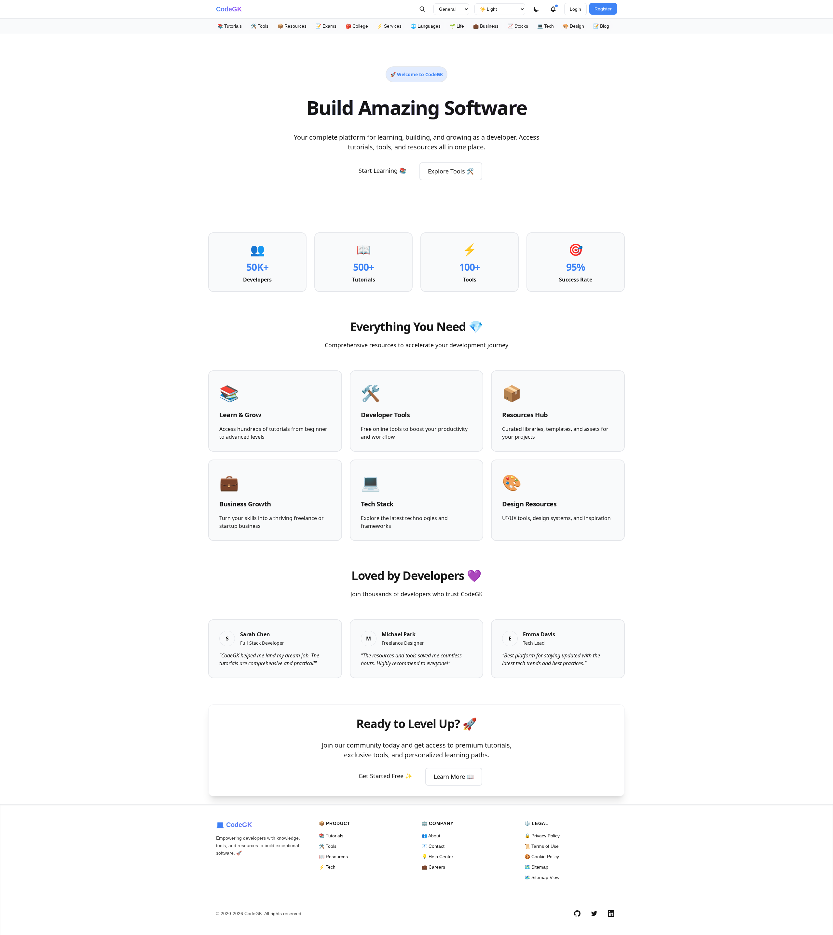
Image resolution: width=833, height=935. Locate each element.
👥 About (431, 835)
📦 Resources (292, 26)
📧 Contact (433, 846)
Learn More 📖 (454, 776)
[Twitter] (594, 913)
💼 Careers (433, 867)
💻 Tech (545, 26)
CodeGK (229, 9)
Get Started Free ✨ (385, 776)
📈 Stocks (518, 26)
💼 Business (485, 26)
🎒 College (357, 26)
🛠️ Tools (259, 26)
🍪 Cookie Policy (542, 856)
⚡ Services (389, 26)
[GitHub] (577, 913)
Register (603, 8)
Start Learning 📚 (382, 170)
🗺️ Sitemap (536, 867)
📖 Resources (333, 856)
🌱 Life (457, 26)
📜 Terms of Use (542, 846)
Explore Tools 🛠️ (451, 171)
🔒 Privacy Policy (542, 835)
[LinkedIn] (611, 913)
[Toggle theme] (536, 9)
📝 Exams (326, 26)
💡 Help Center (437, 856)
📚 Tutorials (229, 26)
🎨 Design (573, 26)
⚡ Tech (327, 867)
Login (575, 9)
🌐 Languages (426, 26)
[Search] (422, 9)
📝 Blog (601, 26)
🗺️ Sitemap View (542, 877)
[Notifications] (553, 9)
